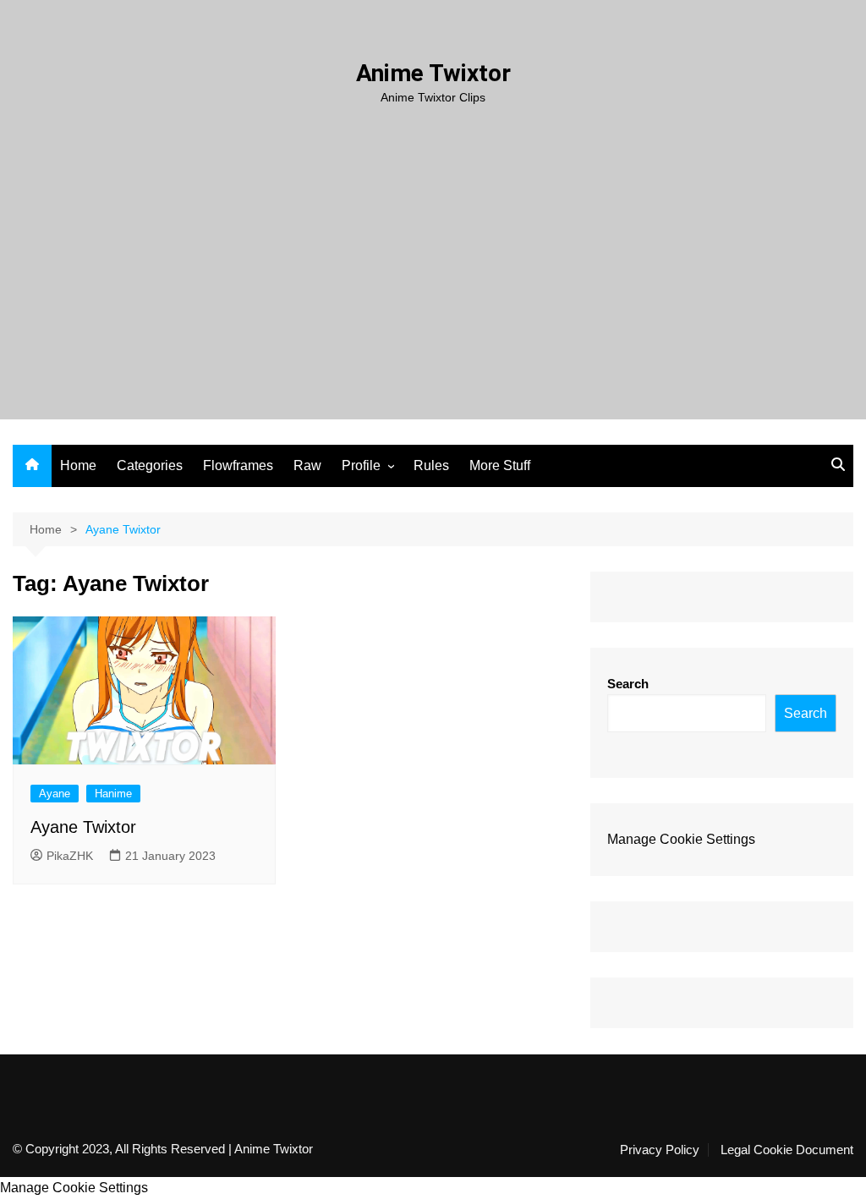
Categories (150, 465)
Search (628, 683)
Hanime (113, 793)
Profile (361, 465)
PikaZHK (70, 855)
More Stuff (499, 465)
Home (78, 465)
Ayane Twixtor (83, 827)
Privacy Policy (659, 1150)
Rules (431, 465)
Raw (307, 465)
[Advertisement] (433, 233)
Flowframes (238, 465)
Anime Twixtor (433, 73)
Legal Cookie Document (787, 1150)
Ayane (54, 793)
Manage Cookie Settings (681, 839)
